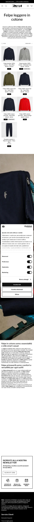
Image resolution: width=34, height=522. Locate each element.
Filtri (4, 43)
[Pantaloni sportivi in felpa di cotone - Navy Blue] (9, 129)
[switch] (29, 261)
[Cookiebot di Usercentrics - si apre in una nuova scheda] (24, 227)
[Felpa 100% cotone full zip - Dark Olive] (9, 79)
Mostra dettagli (24, 279)
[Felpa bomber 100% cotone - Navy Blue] (9, 54)
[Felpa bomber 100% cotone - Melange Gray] (25, 54)
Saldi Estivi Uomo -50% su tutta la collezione (17, 1)
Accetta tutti (17, 284)
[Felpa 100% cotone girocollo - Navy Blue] (9, 104)
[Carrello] (31, 6)
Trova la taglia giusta (7, 521)
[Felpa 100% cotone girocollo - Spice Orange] (25, 104)
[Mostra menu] (2, 6)
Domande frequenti (6, 518)
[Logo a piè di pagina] (7, 495)
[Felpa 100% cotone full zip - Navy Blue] (25, 79)
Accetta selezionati (17, 289)
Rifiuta (17, 294)
